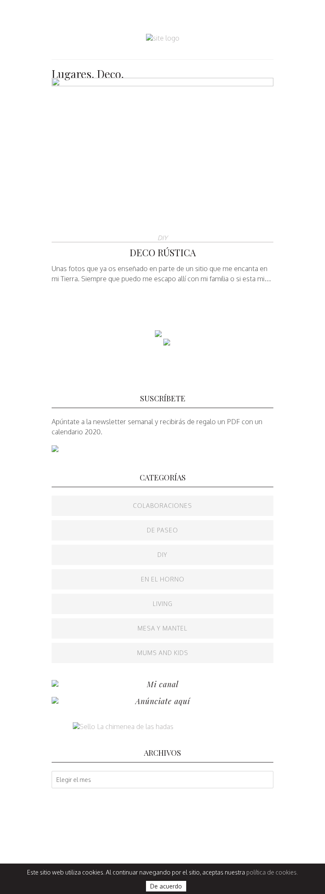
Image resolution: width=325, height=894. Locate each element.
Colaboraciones (162, 505)
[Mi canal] (55, 684)
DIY (162, 238)
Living (163, 603)
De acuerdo (166, 886)
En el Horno (163, 579)
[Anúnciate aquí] (55, 701)
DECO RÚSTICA (162, 252)
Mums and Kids (162, 652)
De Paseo (162, 530)
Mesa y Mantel (162, 628)
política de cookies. (272, 872)
